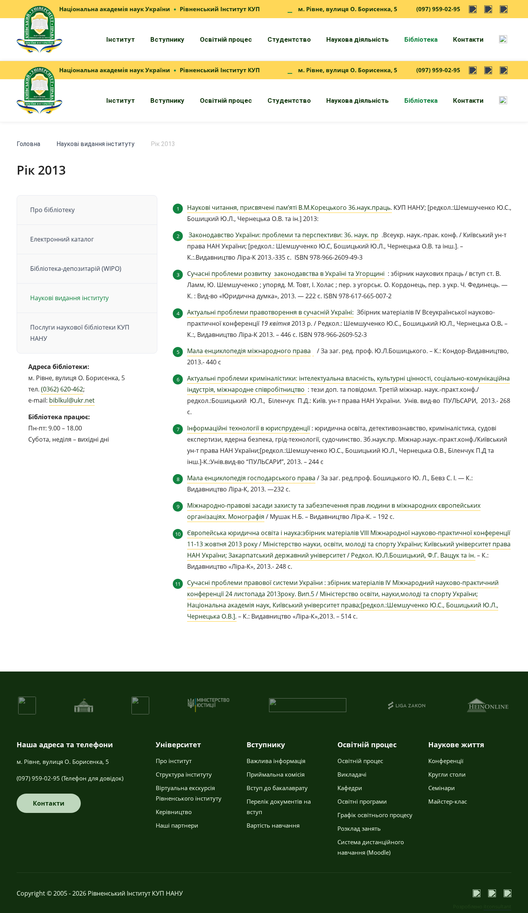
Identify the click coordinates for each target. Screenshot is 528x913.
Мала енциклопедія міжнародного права (249, 351)
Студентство (289, 39)
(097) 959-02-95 (438, 9)
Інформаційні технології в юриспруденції (248, 428)
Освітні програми (362, 801)
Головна (28, 144)
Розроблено (482, 906)
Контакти (468, 39)
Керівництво (174, 812)
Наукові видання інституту (95, 144)
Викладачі (351, 774)
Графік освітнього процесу (374, 815)
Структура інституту (184, 774)
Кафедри (349, 788)
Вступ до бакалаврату (277, 788)
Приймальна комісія (276, 774)
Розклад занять (359, 828)
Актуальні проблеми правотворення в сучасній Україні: (270, 312)
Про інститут (174, 761)
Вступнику (167, 39)
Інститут (120, 39)
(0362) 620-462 (62, 389)
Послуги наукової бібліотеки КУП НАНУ (79, 333)
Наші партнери (177, 825)
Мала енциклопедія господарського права (251, 478)
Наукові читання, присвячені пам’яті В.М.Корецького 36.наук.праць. (289, 207)
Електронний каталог (62, 239)
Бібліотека (421, 39)
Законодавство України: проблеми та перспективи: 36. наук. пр (284, 235)
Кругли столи (447, 774)
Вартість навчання (273, 825)
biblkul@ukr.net (72, 400)
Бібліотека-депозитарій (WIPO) (75, 268)
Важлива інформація (276, 761)
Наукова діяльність (357, 39)
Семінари (441, 788)
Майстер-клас (447, 801)
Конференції (445, 761)
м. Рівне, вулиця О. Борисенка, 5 (347, 9)
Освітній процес (226, 39)
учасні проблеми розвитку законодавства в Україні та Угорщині (288, 273)
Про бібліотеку (52, 210)
